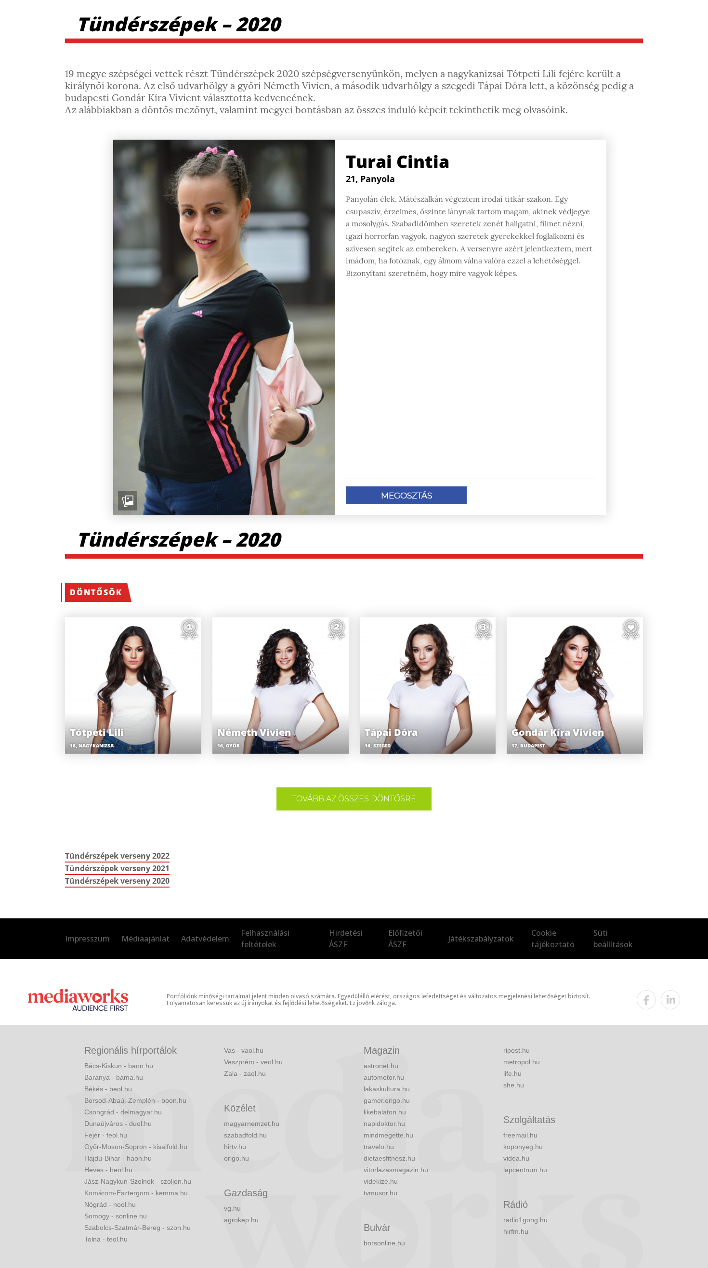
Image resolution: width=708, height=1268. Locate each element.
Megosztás (406, 495)
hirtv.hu (235, 1146)
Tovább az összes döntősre (354, 798)
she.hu (513, 1085)
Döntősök (96, 592)
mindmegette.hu (388, 1135)
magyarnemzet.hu (251, 1123)
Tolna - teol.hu (106, 1239)
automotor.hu (384, 1077)
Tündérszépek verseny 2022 (117, 855)
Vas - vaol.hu (243, 1050)
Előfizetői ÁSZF (405, 939)
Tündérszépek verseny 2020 (117, 881)
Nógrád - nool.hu (110, 1204)
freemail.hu (520, 1135)
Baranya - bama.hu (113, 1077)
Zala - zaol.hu (245, 1073)
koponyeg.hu (523, 1146)
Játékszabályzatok (481, 938)
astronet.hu (381, 1066)
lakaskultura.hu (387, 1089)
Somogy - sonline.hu (115, 1216)
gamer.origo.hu (387, 1100)
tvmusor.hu (380, 1193)
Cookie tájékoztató (553, 939)
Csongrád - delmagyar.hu (123, 1112)
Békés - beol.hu (108, 1089)
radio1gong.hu (525, 1220)
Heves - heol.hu (108, 1170)
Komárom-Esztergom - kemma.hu (136, 1193)
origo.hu (236, 1158)
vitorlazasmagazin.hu (396, 1170)
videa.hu (516, 1158)
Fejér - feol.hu (105, 1135)
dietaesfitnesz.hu (389, 1158)
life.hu (512, 1073)
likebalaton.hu (385, 1112)
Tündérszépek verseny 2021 (117, 868)
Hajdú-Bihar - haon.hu (118, 1158)
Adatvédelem (205, 938)
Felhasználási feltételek (265, 939)
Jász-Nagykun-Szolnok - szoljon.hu (137, 1181)
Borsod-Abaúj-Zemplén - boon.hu (135, 1100)
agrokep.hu (241, 1220)
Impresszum (87, 938)
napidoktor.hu (384, 1123)
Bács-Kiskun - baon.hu (118, 1066)
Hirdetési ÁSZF (346, 939)
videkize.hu (381, 1181)
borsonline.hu (384, 1243)
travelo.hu (379, 1146)
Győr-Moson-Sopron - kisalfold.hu (135, 1146)
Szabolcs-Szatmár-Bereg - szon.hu (137, 1227)
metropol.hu (521, 1062)
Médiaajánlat (145, 938)
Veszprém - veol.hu (253, 1062)
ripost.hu (516, 1050)
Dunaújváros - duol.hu (118, 1123)
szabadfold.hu (245, 1135)
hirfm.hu (515, 1231)
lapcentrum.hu (525, 1170)
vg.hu (232, 1208)
